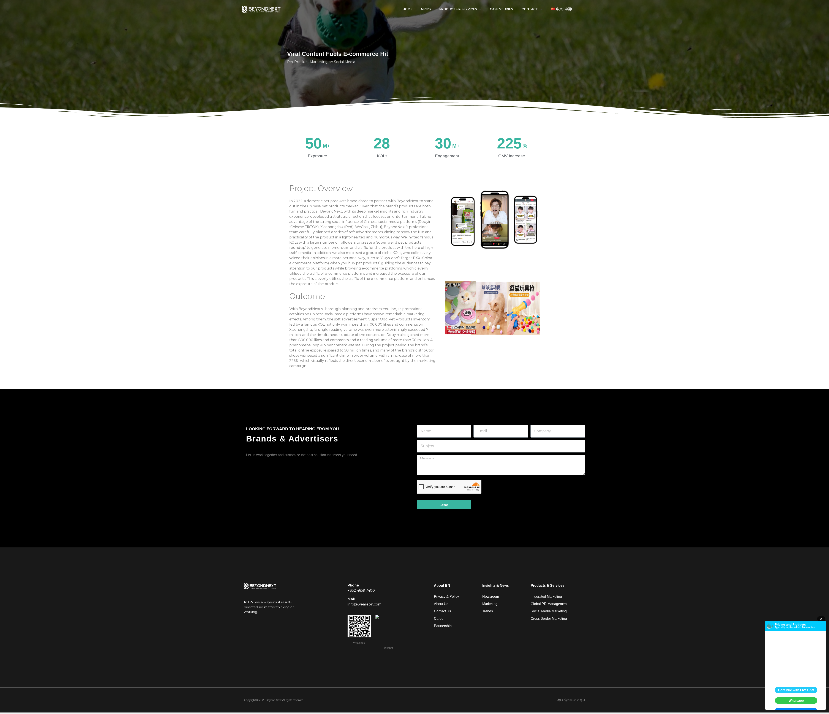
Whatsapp (359, 643)
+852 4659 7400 (361, 590)
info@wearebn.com (364, 604)
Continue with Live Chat (796, 690)
